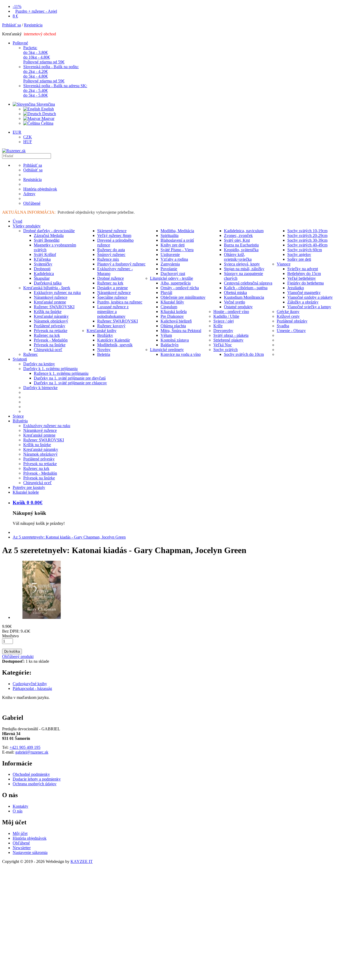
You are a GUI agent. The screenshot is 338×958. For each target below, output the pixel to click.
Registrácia (33, 25)
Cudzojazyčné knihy (30, 683)
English (47, 109)
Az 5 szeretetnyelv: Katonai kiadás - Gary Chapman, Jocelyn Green (69, 537)
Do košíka (12, 651)
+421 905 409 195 (25, 747)
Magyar (47, 118)
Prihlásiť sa (11, 25)
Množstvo (10, 636)
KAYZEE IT (82, 861)
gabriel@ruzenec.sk (31, 752)
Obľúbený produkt (18, 656)
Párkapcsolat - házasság (32, 688)
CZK (27, 137)
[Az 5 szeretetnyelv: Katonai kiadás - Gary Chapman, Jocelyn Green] (42, 617)
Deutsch (48, 113)
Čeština (46, 123)
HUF (27, 141)
